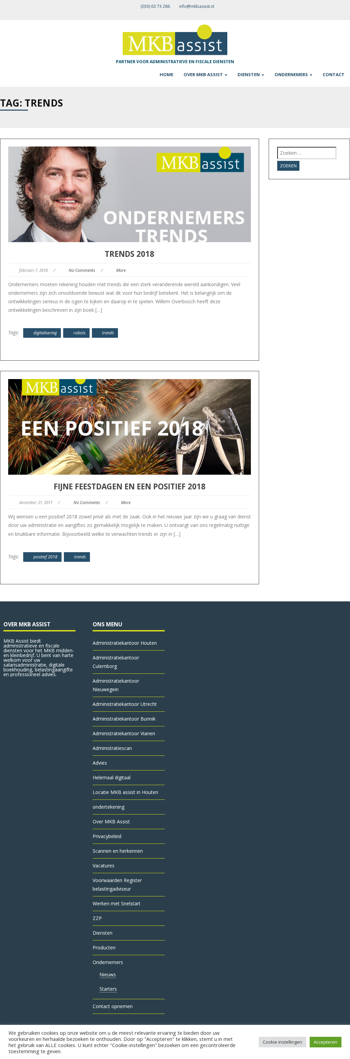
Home (166, 74)
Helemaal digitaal (112, 777)
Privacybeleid (107, 836)
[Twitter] (341, 14)
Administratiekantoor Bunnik (124, 718)
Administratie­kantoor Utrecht (125, 704)
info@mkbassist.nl (196, 6)
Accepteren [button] (325, 1042)
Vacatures (104, 865)
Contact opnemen (113, 1006)
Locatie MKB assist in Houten (125, 792)
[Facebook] (336, 14)
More (121, 270)
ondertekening (108, 807)
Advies (100, 763)
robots (79, 333)
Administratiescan (112, 748)
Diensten (249, 74)
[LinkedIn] (347, 14)
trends (108, 333)
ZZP (97, 918)
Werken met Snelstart (116, 903)
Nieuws (107, 974)
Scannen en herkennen (118, 851)
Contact (334, 74)
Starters (108, 989)
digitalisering (45, 333)
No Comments (82, 270)
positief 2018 (45, 557)
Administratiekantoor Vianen (124, 733)
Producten (104, 947)
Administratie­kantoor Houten (125, 643)
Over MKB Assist (204, 74)
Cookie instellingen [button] (282, 1042)
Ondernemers (291, 74)
